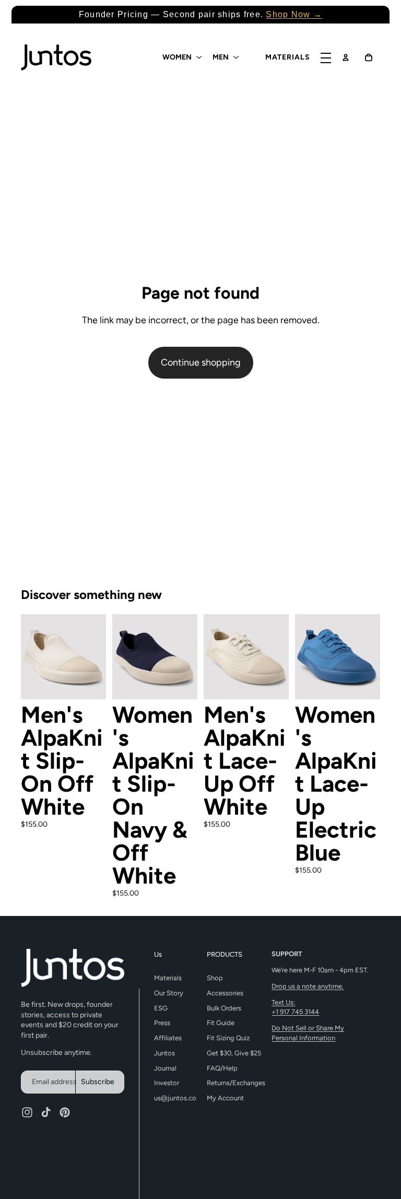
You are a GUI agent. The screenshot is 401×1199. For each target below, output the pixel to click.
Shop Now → (294, 14)
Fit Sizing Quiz (228, 1038)
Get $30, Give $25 (234, 1053)
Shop (215, 978)
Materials (168, 978)
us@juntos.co (175, 1098)
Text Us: (295, 1007)
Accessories (225, 993)
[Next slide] (98, 656)
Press (162, 1023)
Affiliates (168, 1038)
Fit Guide (220, 1023)
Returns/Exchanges (236, 1083)
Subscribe (97, 1081)
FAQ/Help (222, 1068)
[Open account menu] (345, 57)
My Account (225, 1098)
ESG (161, 1008)
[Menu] (326, 58)
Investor (166, 1083)
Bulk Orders (224, 1008)
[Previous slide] (29, 656)
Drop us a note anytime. (308, 986)
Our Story (168, 993)
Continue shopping (201, 362)
